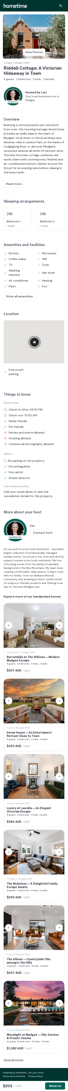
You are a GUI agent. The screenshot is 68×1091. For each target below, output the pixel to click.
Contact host (43, 533)
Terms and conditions (14, 1076)
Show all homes (13, 1060)
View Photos (34, 52)
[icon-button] (60, 5)
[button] (8, 625)
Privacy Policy (35, 1076)
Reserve (55, 1086)
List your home (35, 1072)
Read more (14, 184)
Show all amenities (19, 296)
